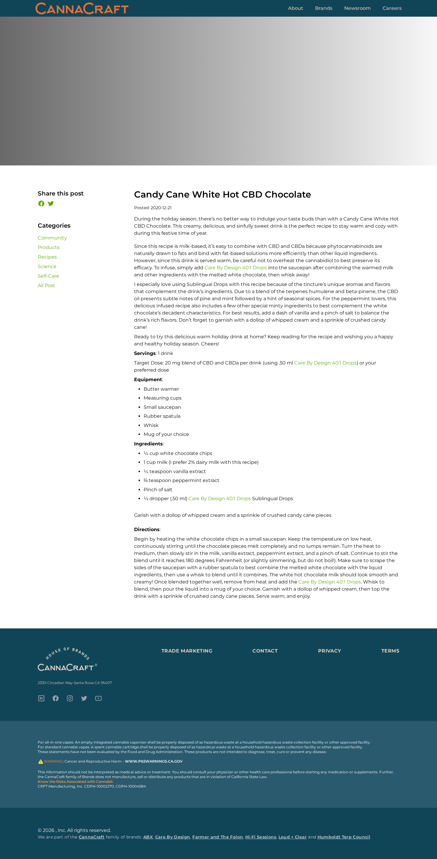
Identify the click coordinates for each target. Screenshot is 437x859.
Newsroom (357, 8)
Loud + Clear (293, 837)
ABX (148, 837)
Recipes (47, 257)
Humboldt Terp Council (343, 837)
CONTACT (265, 651)
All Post (46, 285)
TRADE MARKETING (186, 651)
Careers (392, 8)
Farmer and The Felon (217, 837)
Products (48, 247)
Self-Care (48, 276)
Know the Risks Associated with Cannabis (75, 781)
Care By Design (172, 837)
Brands (323, 8)
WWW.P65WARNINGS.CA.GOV (154, 761)
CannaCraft (92, 837)
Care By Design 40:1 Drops (236, 267)
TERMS (390, 651)
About (295, 8)
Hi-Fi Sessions (260, 837)
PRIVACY (329, 651)
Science (47, 266)
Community (52, 238)
